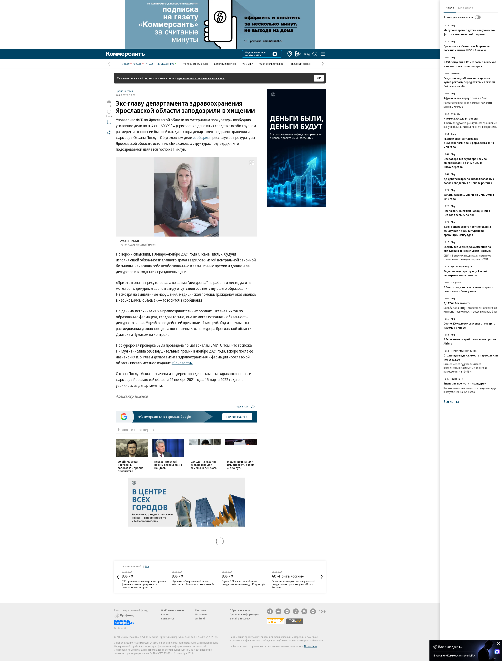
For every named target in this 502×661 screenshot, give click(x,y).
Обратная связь (240, 610)
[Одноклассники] (296, 611)
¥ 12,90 (150, 63)
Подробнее (310, 646)
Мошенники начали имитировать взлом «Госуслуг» (240, 465)
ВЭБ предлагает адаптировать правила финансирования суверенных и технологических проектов (144, 584)
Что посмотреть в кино (195, 63)
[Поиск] (315, 54)
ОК (319, 78)
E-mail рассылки (240, 618)
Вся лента (451, 401)
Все (147, 566)
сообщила (201, 137)
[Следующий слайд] (322, 577)
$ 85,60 (126, 63)
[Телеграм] (270, 611)
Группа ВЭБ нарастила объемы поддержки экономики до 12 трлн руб (243, 582)
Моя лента (465, 8)
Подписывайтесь (237, 417)
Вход (307, 54)
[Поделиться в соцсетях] (109, 132)
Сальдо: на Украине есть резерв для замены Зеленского (203, 465)
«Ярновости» (182, 362)
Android (200, 618)
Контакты (167, 618)
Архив (164, 614)
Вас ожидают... (450, 646)
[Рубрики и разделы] (323, 54)
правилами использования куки (201, 78)
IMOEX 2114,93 (165, 63)
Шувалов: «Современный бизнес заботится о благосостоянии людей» (193, 582)
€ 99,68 (138, 63)
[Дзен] (287, 611)
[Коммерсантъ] (125, 54)
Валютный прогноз (225, 63)
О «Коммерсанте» (173, 610)
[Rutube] (304, 611)
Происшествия (124, 91)
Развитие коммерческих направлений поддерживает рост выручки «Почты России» (293, 584)
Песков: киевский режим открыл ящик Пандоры (168, 465)
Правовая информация (244, 614)
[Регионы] (290, 54)
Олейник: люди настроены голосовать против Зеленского (130, 466)
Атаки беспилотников (271, 63)
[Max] (313, 611)
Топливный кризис (299, 63)
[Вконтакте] (278, 611)
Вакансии (201, 614)
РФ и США (247, 63)
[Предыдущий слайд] (118, 577)
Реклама (200, 610)
